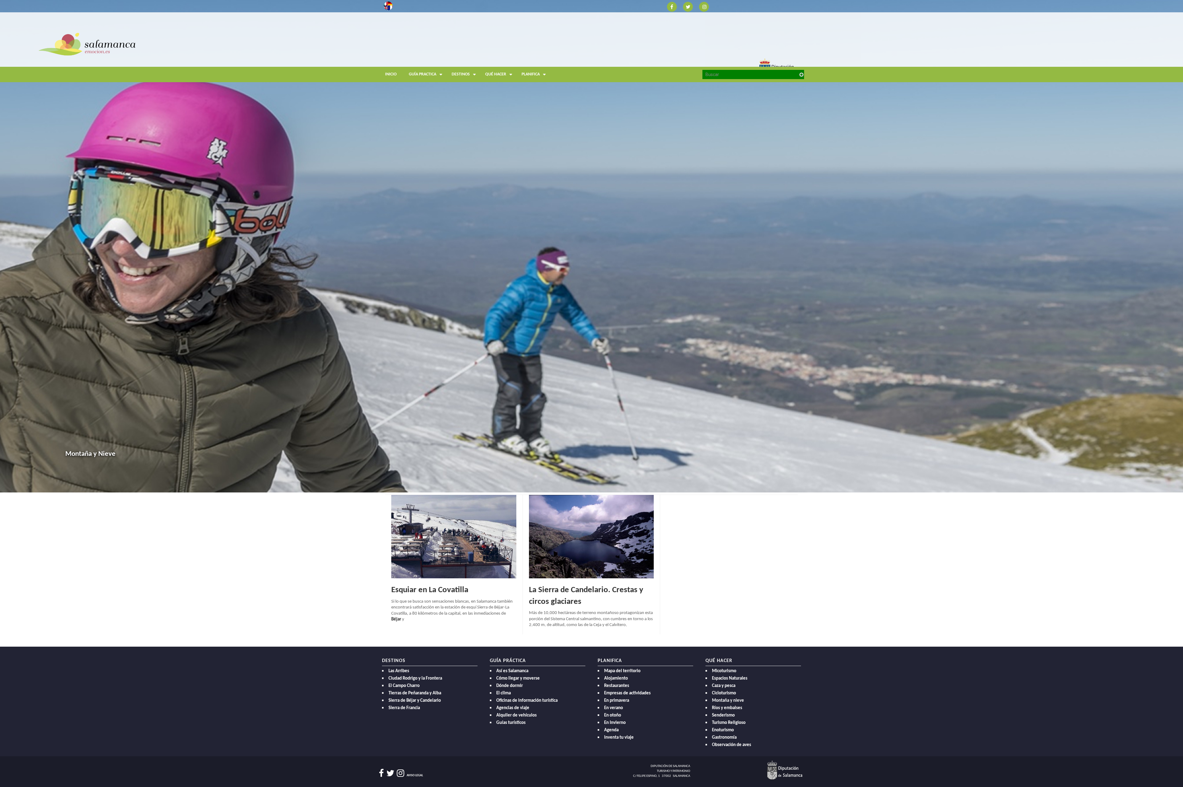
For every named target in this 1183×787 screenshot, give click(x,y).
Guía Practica (422, 74)
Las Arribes (398, 671)
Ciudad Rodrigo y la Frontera (415, 678)
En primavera (616, 700)
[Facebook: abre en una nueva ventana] (672, 6)
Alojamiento (616, 678)
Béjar (396, 619)
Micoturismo (724, 671)
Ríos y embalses (727, 708)
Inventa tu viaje (619, 737)
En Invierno (615, 723)
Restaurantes (616, 686)
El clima (503, 693)
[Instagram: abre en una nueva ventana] (704, 6)
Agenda (611, 730)
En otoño (612, 715)
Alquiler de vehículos (516, 715)
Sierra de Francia (404, 708)
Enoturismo (723, 730)
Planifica (531, 74)
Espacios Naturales (729, 678)
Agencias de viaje (512, 708)
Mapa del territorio (622, 671)
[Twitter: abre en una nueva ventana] (688, 6)
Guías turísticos (511, 723)
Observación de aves (731, 745)
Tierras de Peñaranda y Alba (414, 693)
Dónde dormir (509, 686)
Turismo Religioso (729, 723)
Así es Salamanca (512, 671)
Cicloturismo (724, 693)
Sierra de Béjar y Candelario (414, 700)
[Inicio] (437, 56)
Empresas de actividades (627, 693)
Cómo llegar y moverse (518, 678)
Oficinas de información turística (527, 700)
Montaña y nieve (728, 700)
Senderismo (723, 715)
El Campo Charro (404, 686)
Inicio (390, 74)
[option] (591, 246)
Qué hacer (495, 74)
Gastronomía (724, 737)
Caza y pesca (723, 686)
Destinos (461, 74)
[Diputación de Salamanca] (785, 770)
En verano (613, 708)
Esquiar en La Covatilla (429, 590)
